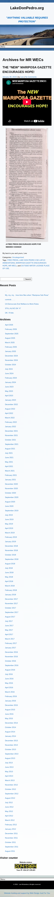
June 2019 (9, 519)
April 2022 (9, 413)
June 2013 (9, 767)
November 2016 (11, 657)
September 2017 (11, 612)
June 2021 (9, 457)
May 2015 (9, 718)
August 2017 (10, 617)
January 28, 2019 (10, 77)
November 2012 (11, 785)
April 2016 (9, 687)
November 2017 (11, 603)
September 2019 (11, 511)
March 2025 (10, 342)
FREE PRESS (12, 260)
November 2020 (11, 488)
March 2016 (10, 692)
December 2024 (11, 356)
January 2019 (10, 541)
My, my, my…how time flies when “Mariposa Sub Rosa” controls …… (27, 297)
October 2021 (10, 440)
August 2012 (10, 798)
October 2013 (10, 749)
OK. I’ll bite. (9, 313)
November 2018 (11, 550)
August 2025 (10, 338)
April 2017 (9, 634)
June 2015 (9, 714)
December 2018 (11, 546)
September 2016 (11, 665)
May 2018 (9, 577)
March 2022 (10, 418)
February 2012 (11, 825)
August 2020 (10, 502)
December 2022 (11, 404)
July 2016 (9, 674)
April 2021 (9, 466)
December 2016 (11, 652)
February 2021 (11, 475)
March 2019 (10, 533)
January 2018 (10, 595)
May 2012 (9, 811)
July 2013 (9, 763)
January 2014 (10, 736)
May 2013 (9, 771)
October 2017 (10, 608)
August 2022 (10, 409)
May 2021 (9, 462)
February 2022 (11, 422)
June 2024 (9, 373)
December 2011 (11, 833)
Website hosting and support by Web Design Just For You (27, 893)
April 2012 (9, 816)
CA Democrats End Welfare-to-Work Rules (22, 304)
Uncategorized (18, 257)
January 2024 (10, 382)
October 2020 (10, 493)
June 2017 (9, 626)
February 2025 (11, 347)
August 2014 (10, 732)
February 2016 (11, 696)
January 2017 (10, 648)
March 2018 (10, 586)
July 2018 (9, 568)
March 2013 (10, 780)
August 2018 (10, 564)
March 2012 (10, 820)
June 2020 (9, 506)
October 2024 (10, 365)
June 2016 (9, 679)
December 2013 (11, 741)
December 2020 (11, 484)
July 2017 (9, 621)
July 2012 (9, 802)
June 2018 (9, 572)
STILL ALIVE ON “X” (13, 308)
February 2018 (11, 590)
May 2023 (9, 391)
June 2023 (9, 387)
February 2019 (11, 537)
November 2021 (11, 435)
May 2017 (9, 630)
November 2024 (11, 360)
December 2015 (11, 705)
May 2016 (9, 683)
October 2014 (10, 727)
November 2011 (11, 838)
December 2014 (11, 723)
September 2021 (11, 444)
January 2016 (10, 701)
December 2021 (11, 431)
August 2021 (10, 449)
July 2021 (9, 453)
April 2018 (9, 581)
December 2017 (11, 599)
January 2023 (10, 400)
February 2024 (11, 378)
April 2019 (9, 528)
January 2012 (10, 829)
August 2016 (10, 670)
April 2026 (9, 325)
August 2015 (10, 710)
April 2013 (9, 776)
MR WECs (12, 266)
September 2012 (11, 794)
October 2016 (10, 661)
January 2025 (10, 351)
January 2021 (10, 480)
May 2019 (9, 524)
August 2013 (10, 758)
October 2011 (10, 842)
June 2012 (9, 807)
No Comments (31, 77)
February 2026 (11, 329)
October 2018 (10, 555)
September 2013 (11, 754)
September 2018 (11, 559)
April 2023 (9, 396)
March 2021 (10, 471)
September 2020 (11, 497)
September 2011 (11, 847)
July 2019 (9, 515)
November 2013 (11, 745)
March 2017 (10, 639)
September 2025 (11, 334)
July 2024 (9, 369)
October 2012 (10, 789)
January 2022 (10, 427)
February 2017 (11, 643)
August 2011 (10, 851)
